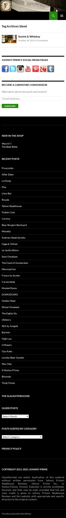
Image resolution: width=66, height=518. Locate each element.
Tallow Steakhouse (12, 206)
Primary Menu (62, 16)
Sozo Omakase (9, 256)
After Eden (8, 174)
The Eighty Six (9, 313)
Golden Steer (9, 300)
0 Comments (42, 40)
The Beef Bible (9, 146)
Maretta (6, 231)
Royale (5, 199)
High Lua (6, 338)
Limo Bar (7, 193)
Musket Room (9, 288)
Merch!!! (7, 143)
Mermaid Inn (9, 269)
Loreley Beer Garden (13, 357)
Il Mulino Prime (10, 370)
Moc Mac (7, 363)
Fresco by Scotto (11, 275)
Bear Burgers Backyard (14, 224)
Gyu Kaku (7, 351)
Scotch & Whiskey (29, 36)
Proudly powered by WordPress (16, 513)
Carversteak (8, 281)
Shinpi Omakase (10, 307)
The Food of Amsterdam (15, 262)
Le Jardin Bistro (10, 250)
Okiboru (6, 319)
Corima (6, 218)
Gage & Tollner (10, 243)
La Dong (6, 180)
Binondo (6, 376)
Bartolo (6, 332)
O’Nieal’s (7, 344)
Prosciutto (7, 168)
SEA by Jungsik (10, 326)
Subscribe (10, 106)
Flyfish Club (8, 212)
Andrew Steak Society (13, 237)
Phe (4, 187)
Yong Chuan (8, 382)
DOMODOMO (10, 294)
